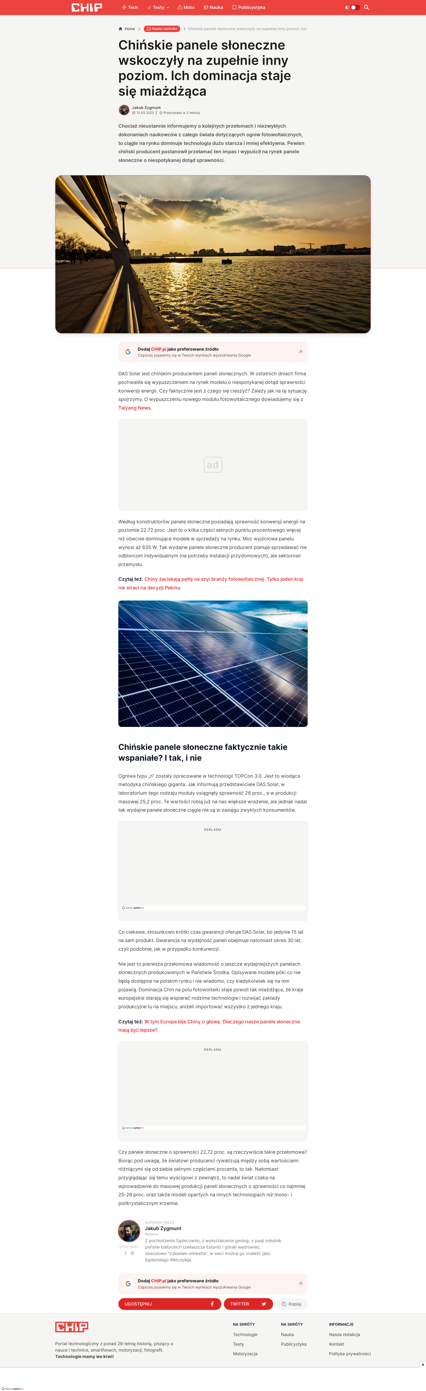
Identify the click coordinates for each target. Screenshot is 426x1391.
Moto (189, 7)
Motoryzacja (245, 1353)
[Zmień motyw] (352, 7)
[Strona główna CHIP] (86, 7)
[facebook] (126, 1253)
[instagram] (132, 1253)
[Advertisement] (213, 869)
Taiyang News (134, 408)
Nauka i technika (164, 29)
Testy (158, 7)
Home (130, 28)
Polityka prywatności (350, 1353)
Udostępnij (138, 1303)
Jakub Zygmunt (146, 107)
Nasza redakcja (344, 1334)
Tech (133, 7)
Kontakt (336, 1344)
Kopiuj (295, 1303)
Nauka (216, 7)
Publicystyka (251, 7)
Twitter (239, 1303)
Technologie (245, 1334)
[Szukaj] (366, 7)
